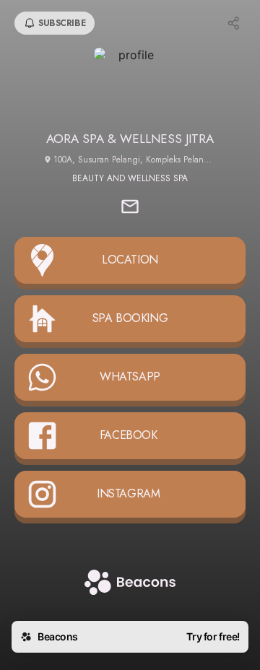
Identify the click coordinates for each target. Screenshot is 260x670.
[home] (130, 584)
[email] (130, 208)
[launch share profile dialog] (234, 23)
